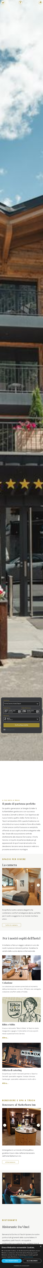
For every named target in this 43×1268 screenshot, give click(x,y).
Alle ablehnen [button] (32, 1261)
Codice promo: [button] (10, 729)
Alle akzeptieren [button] (11, 1261)
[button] (21, 704)
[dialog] (21, 1256)
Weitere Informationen (26, 1257)
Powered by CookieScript (21, 1266)
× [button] (40, 1246)
